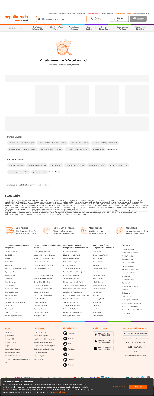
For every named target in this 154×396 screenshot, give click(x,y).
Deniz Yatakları (97, 312)
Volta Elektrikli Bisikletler (42, 268)
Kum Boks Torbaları (99, 289)
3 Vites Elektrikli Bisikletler (71, 268)
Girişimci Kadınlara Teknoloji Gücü (45, 346)
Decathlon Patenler (40, 309)
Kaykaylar (96, 305)
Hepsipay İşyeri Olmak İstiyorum (44, 339)
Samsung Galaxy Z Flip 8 (130, 306)
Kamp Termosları (10, 275)
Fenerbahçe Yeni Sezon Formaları (15, 268)
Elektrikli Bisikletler (11, 252)
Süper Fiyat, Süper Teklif (67, 13)
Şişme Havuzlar (10, 272)
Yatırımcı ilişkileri (10, 339)
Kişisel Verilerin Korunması (13, 349)
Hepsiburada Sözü (128, 249)
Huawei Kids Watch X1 (129, 266)
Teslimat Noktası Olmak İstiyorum (44, 349)
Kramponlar (8, 279)
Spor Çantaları (97, 292)
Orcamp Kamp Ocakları (41, 285)
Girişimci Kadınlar (93, 13)
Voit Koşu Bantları (39, 299)
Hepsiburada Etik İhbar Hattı (135, 356)
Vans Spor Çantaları (40, 305)
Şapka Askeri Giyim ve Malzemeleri (74, 289)
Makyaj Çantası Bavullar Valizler (73, 282)
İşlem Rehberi (38, 359)
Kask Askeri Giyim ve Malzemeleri (74, 299)
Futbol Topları (9, 299)
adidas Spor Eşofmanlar (41, 292)
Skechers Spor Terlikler (41, 312)
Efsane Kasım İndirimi (128, 263)
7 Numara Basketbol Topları (72, 305)
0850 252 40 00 (136, 347)
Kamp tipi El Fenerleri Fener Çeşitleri (74, 272)
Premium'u (18, 20)
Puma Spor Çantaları (40, 302)
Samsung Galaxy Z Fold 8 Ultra (131, 303)
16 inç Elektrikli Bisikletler (71, 279)
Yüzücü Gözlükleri (11, 312)
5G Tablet (125, 290)
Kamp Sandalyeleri (11, 282)
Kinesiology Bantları (99, 299)
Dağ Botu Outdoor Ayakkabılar (73, 312)
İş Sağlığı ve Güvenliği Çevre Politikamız (17, 359)
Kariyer (7, 346)
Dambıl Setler (9, 305)
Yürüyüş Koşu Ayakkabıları (13, 316)
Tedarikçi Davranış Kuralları (43, 342)
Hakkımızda (9, 332)
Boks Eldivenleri (98, 316)
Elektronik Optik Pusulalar (101, 255)
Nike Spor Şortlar (39, 316)
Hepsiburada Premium (123, 13)
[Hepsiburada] (16, 17)
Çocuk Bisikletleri (10, 255)
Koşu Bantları (9, 265)
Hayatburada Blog (40, 332)
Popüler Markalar (127, 259)
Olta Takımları (9, 285)
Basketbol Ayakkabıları (100, 285)
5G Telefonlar (126, 293)
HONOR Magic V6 (127, 313)
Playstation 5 (126, 283)
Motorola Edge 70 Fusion (130, 286)
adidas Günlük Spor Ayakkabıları (44, 255)
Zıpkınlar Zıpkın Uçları (100, 268)
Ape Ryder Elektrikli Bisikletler (43, 279)
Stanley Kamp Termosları (42, 252)
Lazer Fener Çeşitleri (70, 265)
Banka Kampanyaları (40, 356)
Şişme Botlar (97, 252)
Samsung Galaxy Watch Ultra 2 (132, 310)
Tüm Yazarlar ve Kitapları (130, 253)
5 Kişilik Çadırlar (98, 282)
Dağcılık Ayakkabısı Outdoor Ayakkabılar (76, 295)
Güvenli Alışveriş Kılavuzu (13, 356)
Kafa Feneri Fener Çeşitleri (71, 262)
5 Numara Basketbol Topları (72, 309)
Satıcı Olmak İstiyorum (41, 335)
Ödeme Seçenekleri (40, 352)
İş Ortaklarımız (9, 335)
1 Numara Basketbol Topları (72, 302)
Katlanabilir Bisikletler (99, 275)
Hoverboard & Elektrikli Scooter (15, 302)
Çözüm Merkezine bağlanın (135, 333)
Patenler (7, 258)
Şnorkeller (96, 272)
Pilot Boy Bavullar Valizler (71, 316)
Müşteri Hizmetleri (108, 13)
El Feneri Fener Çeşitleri (70, 252)
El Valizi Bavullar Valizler (71, 275)
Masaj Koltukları (98, 279)
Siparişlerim (53, 13)
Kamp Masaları (9, 309)
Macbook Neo (126, 276)
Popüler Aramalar (127, 256)
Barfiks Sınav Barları (11, 289)
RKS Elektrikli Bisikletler (41, 262)
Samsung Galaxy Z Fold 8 (130, 300)
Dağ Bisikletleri (97, 262)
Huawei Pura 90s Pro (128, 273)
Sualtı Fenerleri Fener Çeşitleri (72, 292)
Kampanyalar (81, 13)
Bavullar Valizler (10, 262)
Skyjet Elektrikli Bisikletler (42, 282)
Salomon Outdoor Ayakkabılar (43, 265)
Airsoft (95, 309)
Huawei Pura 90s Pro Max (130, 269)
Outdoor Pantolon (98, 302)
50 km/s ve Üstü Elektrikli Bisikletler (74, 285)
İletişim (7, 362)
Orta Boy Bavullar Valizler (71, 258)
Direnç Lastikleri (98, 258)
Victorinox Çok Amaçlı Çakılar (43, 289)
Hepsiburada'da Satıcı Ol (141, 13)
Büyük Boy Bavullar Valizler (72, 255)
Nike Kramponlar (39, 272)
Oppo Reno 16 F (127, 296)
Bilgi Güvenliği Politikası (12, 352)
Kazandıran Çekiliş (128, 279)
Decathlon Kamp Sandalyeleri (43, 275)
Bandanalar (96, 265)
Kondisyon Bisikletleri (11, 292)
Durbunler (96, 295)
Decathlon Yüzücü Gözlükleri (43, 295)
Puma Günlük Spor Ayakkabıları (44, 258)
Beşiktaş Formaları (11, 295)
